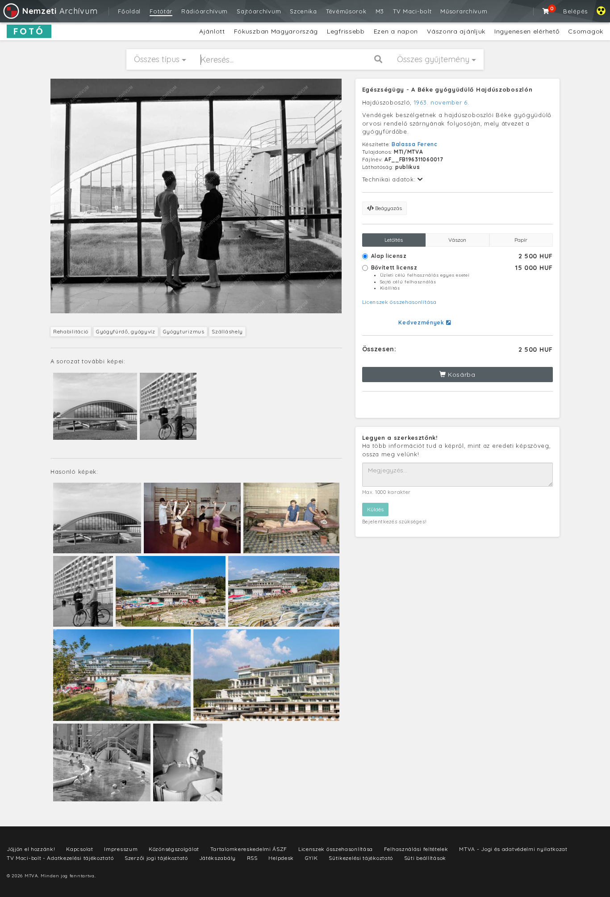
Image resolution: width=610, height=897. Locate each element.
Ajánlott (212, 31)
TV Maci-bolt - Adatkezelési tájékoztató (60, 858)
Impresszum (121, 849)
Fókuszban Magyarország (276, 31)
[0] (546, 11)
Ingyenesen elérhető (526, 31)
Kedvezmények (422, 322)
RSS (252, 858)
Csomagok (585, 31)
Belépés (575, 11)
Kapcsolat (79, 849)
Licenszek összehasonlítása (399, 302)
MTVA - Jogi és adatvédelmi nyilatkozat (513, 849)
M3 (380, 11)
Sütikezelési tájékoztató (361, 858)
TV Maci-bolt (412, 11)
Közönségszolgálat (174, 849)
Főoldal (129, 11)
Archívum (59, 11)
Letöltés (393, 239)
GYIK (311, 858)
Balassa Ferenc (415, 144)
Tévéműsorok (346, 11)
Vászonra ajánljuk (456, 31)
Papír (520, 239)
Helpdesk (281, 858)
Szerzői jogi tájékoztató (156, 858)
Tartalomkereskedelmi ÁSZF (249, 849)
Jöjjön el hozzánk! (31, 849)
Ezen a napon (396, 31)
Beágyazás (388, 208)
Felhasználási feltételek (416, 849)
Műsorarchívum (463, 11)
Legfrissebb (346, 31)
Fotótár (161, 11)
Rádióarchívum (204, 11)
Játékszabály (217, 858)
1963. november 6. (441, 102)
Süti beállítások (425, 858)
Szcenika (303, 11)
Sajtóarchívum (259, 11)
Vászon (457, 239)
